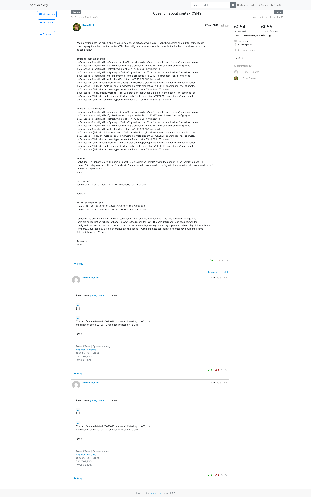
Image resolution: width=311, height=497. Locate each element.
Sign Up (277, 5)
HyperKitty (155, 493)
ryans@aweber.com (99, 295)
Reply (79, 263)
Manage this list (247, 5)
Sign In (264, 5)
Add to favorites (246, 50)
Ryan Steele (88, 25)
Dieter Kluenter (90, 277)
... (78, 304)
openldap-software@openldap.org (252, 35)
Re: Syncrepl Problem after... (86, 17)
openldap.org (39, 5)
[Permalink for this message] (227, 260)
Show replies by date (218, 272)
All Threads (48, 22)
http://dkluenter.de (86, 349)
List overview (48, 14)
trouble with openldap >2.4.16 (267, 17)
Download (47, 34)
